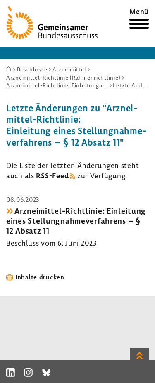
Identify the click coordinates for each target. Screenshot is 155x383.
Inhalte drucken (39, 277)
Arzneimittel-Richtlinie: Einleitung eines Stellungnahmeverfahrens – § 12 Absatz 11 (76, 221)
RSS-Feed (52, 175)
